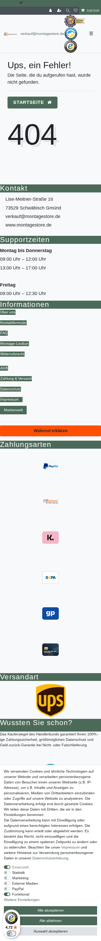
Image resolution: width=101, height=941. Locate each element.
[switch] (11, 933)
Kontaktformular (13, 323)
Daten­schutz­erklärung (50, 858)
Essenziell (20, 867)
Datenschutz (10, 389)
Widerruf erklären (51, 431)
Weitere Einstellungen (22, 900)
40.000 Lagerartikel (40, 3)
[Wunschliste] (75, 11)
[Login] (51, 11)
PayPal (18, 889)
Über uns (7, 312)
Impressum (9, 399)
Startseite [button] (29, 102)
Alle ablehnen (50, 921)
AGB (4, 368)
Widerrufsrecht (12, 354)
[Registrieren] (59, 11)
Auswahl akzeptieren (51, 931)
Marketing (20, 878)
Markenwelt (13, 410)
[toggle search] (68, 11)
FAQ (4, 333)
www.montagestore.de (28, 225)
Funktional (20, 894)
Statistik (18, 872)
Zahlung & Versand (16, 378)
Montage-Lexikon (14, 343)
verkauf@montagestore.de (42, 34)
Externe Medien (25, 883)
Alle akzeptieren (51, 910)
